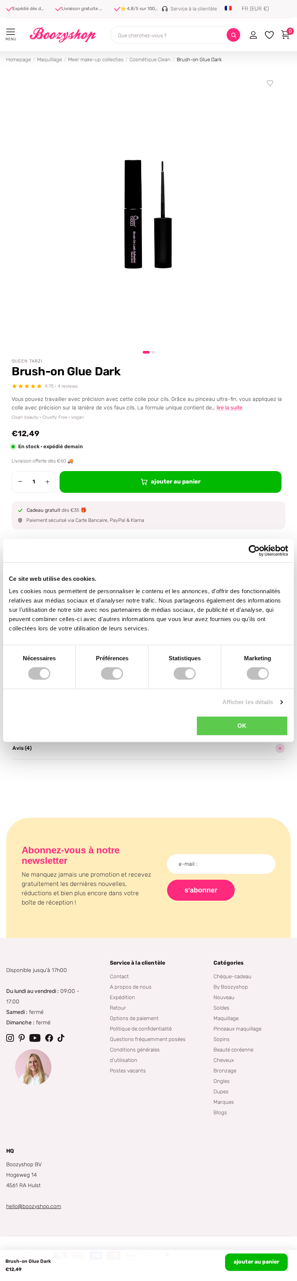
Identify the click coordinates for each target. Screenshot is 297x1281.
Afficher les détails (247, 702)
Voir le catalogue (10, 32)
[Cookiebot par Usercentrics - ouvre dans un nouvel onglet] (254, 550)
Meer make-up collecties (95, 59)
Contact (119, 976)
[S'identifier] (253, 35)
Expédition (122, 997)
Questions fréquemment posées (148, 1039)
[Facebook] (49, 1038)
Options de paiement (134, 1018)
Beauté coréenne (233, 1049)
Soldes (221, 1008)
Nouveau (223, 997)
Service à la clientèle (137, 963)
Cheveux (223, 1060)
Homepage (18, 59)
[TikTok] (61, 1038)
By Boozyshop (230, 987)
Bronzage (224, 1070)
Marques (223, 1102)
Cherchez (233, 35)
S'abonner (200, 890)
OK (241, 725)
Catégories (228, 963)
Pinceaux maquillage (237, 1028)
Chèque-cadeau (232, 976)
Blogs (220, 1112)
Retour (118, 1008)
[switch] (112, 673)
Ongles (221, 1081)
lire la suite (229, 407)
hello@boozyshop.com (33, 1206)
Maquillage (49, 59)
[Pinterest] (22, 1038)
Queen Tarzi (27, 361)
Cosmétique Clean (150, 59)
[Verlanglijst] (270, 83)
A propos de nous (131, 987)
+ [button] (47, 481)
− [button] (20, 481)
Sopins (221, 1039)
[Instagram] (10, 1038)
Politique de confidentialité (141, 1028)
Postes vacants (128, 1070)
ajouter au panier (256, 1262)
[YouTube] (35, 1038)
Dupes (221, 1091)
